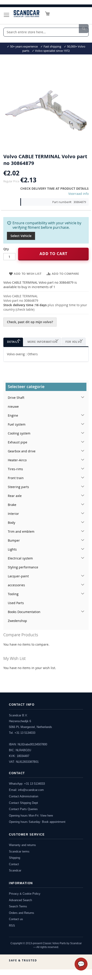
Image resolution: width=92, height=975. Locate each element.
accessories (16, 585)
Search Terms (18, 906)
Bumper (14, 540)
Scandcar (15, 870)
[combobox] (46, 32)
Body (11, 522)
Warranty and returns (22, 845)
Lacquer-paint (18, 576)
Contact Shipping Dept (23, 803)
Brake (12, 505)
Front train (16, 478)
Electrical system (20, 558)
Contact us (16, 919)
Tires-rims (15, 469)
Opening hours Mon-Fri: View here (31, 815)
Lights (12, 549)
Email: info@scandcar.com (26, 790)
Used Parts (16, 603)
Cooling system (19, 433)
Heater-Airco (17, 460)
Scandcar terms (19, 851)
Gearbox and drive (22, 451)
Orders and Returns (21, 913)
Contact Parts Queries (23, 809)
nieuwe (13, 406)
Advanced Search (20, 900)
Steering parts (18, 487)
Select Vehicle (20, 236)
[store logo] (26, 13)
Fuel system (16, 424)
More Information (42, 342)
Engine (13, 415)
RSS (12, 925)
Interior (13, 513)
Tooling (13, 594)
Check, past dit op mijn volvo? (30, 322)
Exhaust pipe (17, 442)
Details (13, 342)
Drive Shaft (16, 397)
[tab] (13, 342)
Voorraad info (78, 193)
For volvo (73, 342)
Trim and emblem (21, 531)
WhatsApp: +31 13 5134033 (27, 783)
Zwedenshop (17, 621)
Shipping (14, 857)
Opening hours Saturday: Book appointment (37, 821)
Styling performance (23, 567)
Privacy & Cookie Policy (24, 893)
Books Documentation (24, 612)
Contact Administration (23, 796)
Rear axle (15, 496)
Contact (14, 864)
